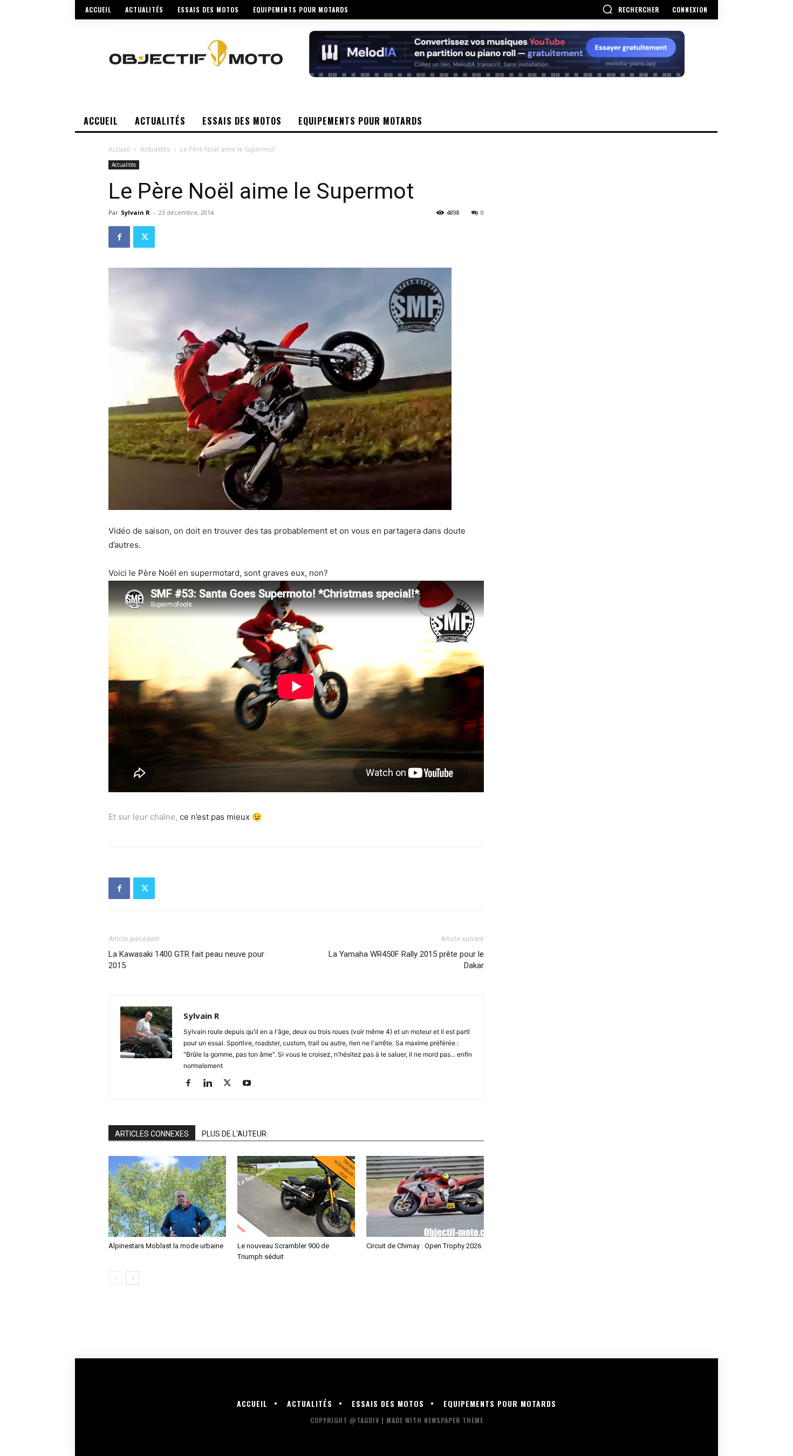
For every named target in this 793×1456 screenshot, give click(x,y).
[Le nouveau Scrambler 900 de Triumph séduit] (296, 1196)
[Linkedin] (212, 1083)
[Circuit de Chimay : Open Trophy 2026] (425, 1196)
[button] (630, 9)
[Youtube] (250, 1083)
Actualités (155, 149)
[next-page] (132, 1278)
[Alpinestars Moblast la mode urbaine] (167, 1196)
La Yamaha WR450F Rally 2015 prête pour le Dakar (406, 959)
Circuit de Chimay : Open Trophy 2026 (423, 1246)
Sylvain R (135, 212)
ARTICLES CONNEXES (152, 1134)
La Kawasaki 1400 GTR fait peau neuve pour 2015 (186, 959)
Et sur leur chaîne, (142, 817)
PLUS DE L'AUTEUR (234, 1134)
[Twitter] (144, 237)
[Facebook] (119, 237)
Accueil (119, 149)
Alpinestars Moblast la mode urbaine (165, 1246)
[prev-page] (115, 1278)
